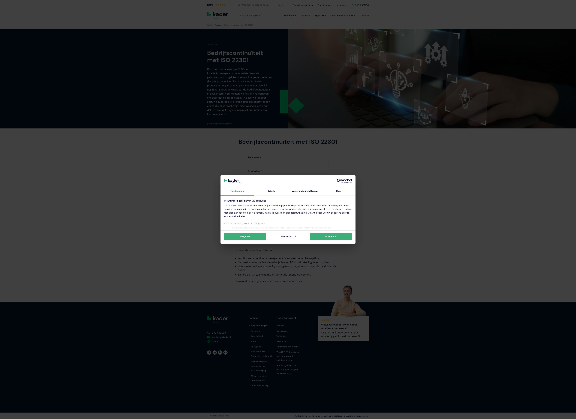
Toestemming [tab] (237, 191)
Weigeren (245, 236)
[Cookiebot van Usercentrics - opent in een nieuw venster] (339, 181)
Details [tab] (271, 191)
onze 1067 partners (241, 205)
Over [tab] (338, 191)
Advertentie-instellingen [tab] (305, 191)
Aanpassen (286, 236)
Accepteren (331, 236)
